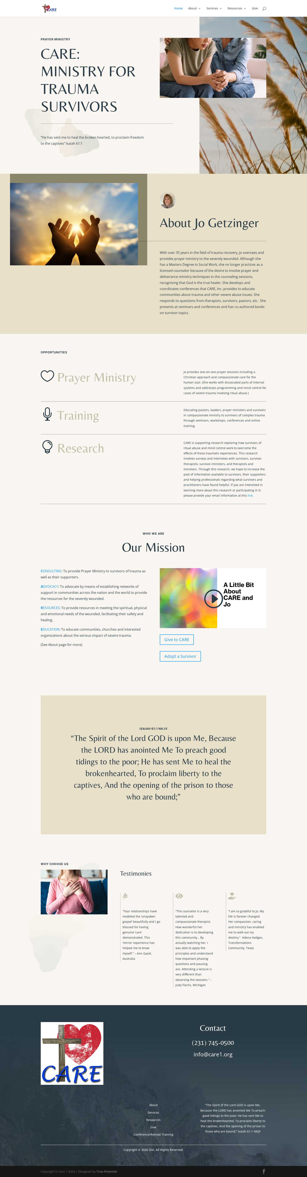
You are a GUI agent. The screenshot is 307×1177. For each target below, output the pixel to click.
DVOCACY (49, 586)
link (250, 495)
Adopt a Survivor (180, 656)
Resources (235, 8)
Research (80, 447)
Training (78, 415)
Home (178, 8)
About (192, 8)
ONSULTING (51, 571)
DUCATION (50, 629)
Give (255, 8)
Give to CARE (176, 639)
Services (212, 8)
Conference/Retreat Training (153, 1134)
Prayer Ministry (96, 377)
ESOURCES (50, 608)
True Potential (106, 1171)
